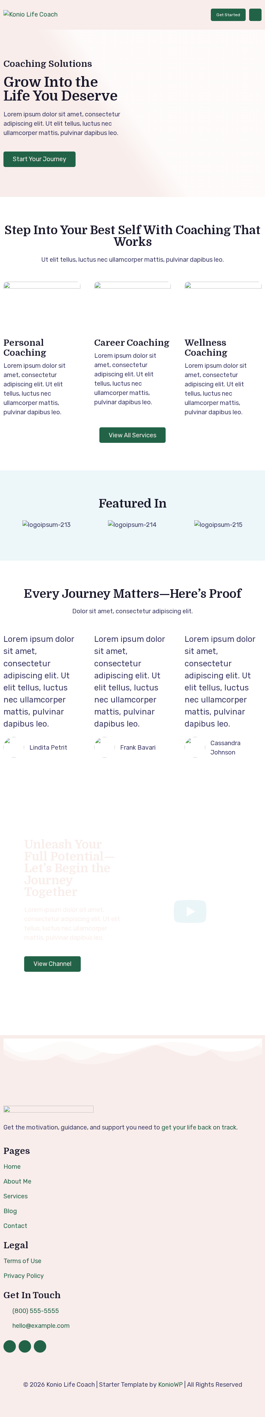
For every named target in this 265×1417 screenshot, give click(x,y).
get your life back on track (198, 1127)
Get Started (228, 14)
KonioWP (170, 1384)
